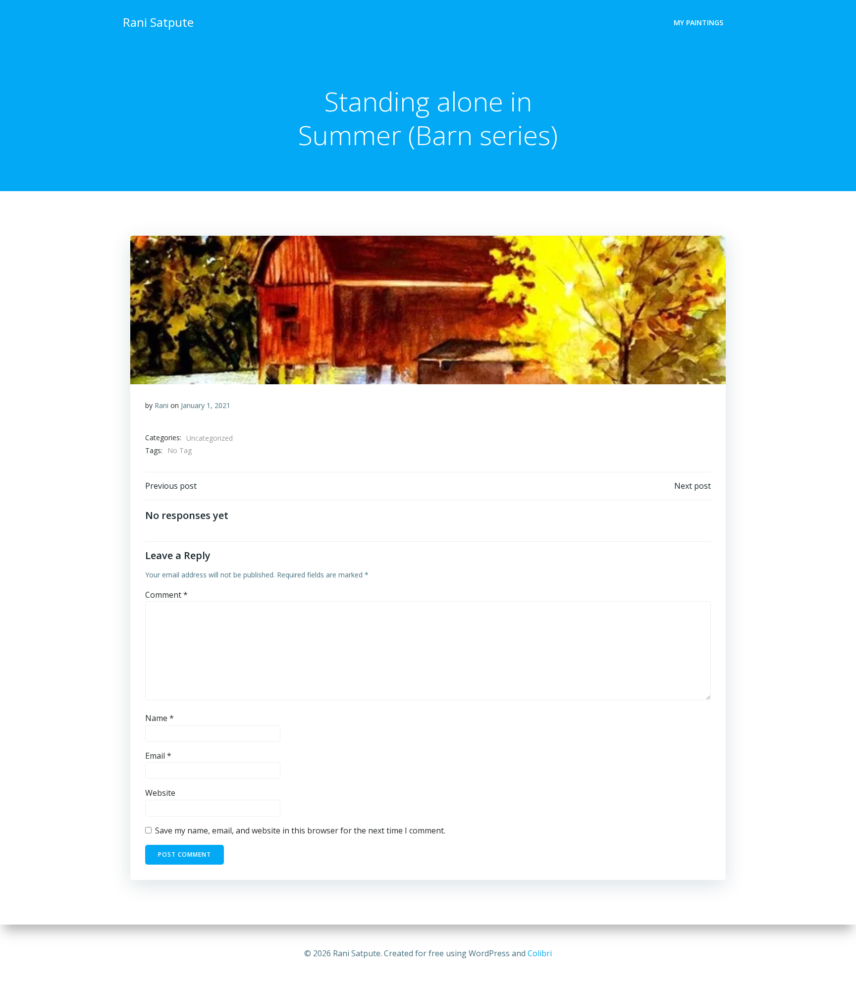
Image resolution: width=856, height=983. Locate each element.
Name (159, 718)
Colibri (540, 953)
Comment (166, 594)
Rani (161, 405)
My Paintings (698, 22)
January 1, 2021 (205, 405)
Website (160, 792)
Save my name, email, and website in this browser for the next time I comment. (300, 830)
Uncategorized (209, 438)
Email (158, 755)
